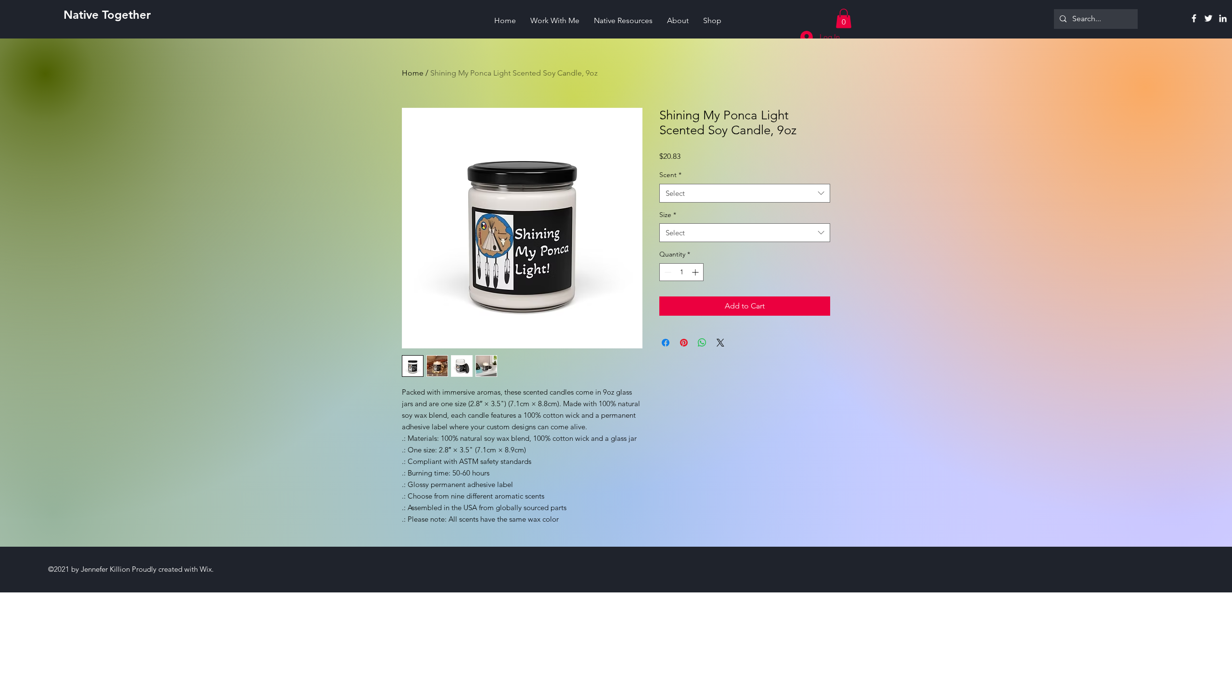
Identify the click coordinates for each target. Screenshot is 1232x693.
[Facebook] (1194, 18)
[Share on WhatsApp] (702, 342)
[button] (843, 18)
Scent (670, 174)
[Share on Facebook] (665, 342)
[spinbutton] (681, 272)
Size (667, 214)
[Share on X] (720, 342)
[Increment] (696, 272)
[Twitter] (1208, 18)
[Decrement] (667, 272)
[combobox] (744, 193)
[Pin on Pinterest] (684, 342)
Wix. (207, 569)
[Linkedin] (1223, 18)
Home (413, 72)
